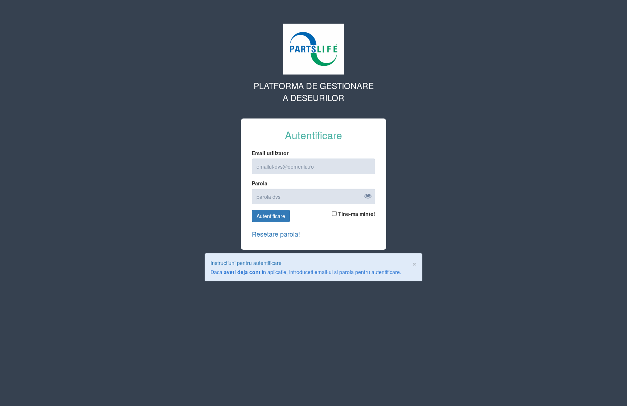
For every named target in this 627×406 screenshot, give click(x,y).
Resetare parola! (276, 233)
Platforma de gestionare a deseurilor (314, 92)
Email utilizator (270, 153)
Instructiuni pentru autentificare (246, 262)
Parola (259, 183)
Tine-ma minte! (356, 213)
